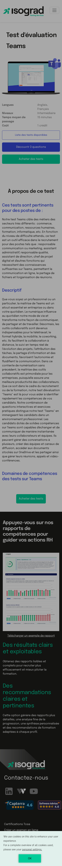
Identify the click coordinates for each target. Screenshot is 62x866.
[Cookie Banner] (31, 848)
